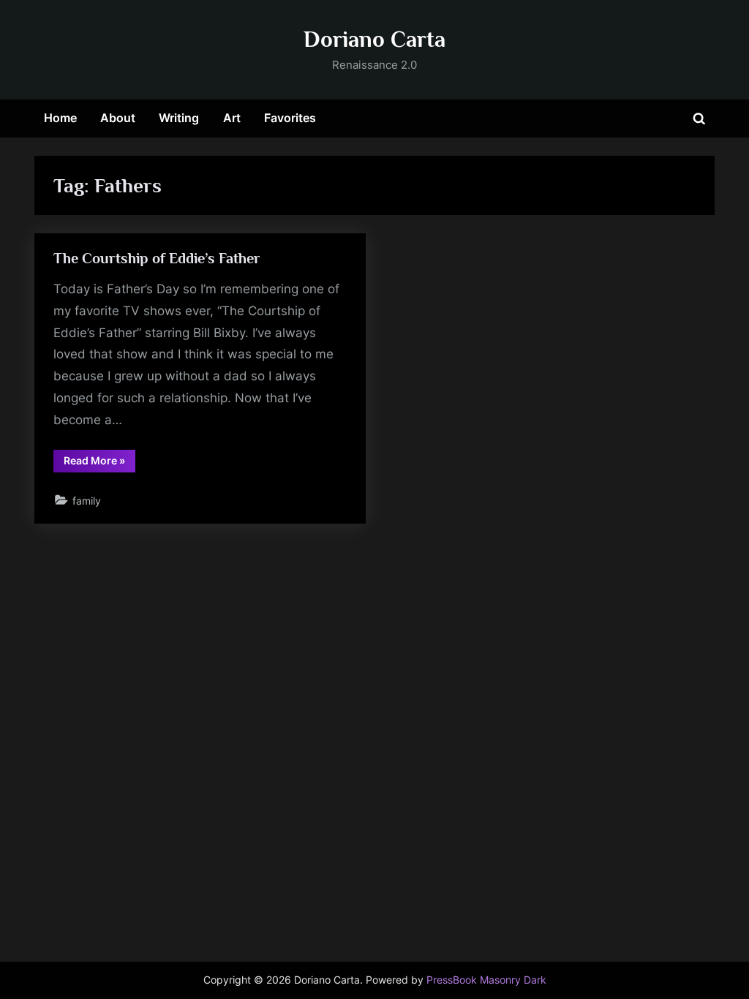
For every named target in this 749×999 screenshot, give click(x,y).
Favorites (290, 117)
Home (60, 117)
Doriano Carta (374, 39)
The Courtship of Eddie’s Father (156, 258)
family (86, 500)
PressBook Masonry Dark (486, 980)
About (117, 117)
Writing (179, 117)
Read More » (99, 462)
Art (232, 117)
